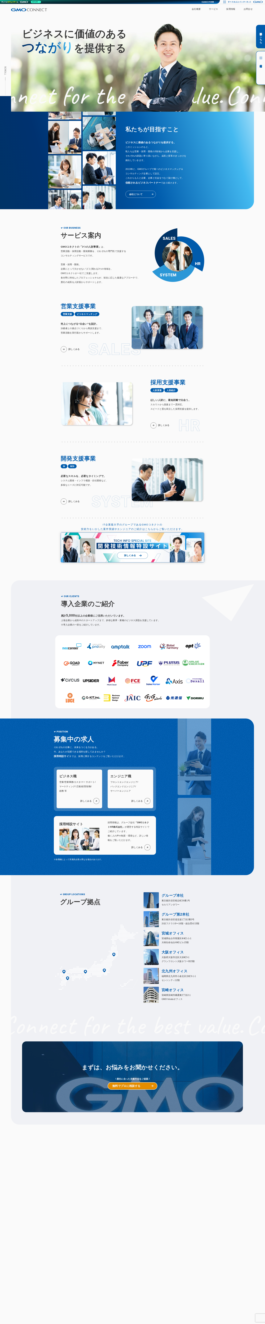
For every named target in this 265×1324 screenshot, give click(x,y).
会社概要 (196, 9)
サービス (213, 9)
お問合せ (248, 9)
